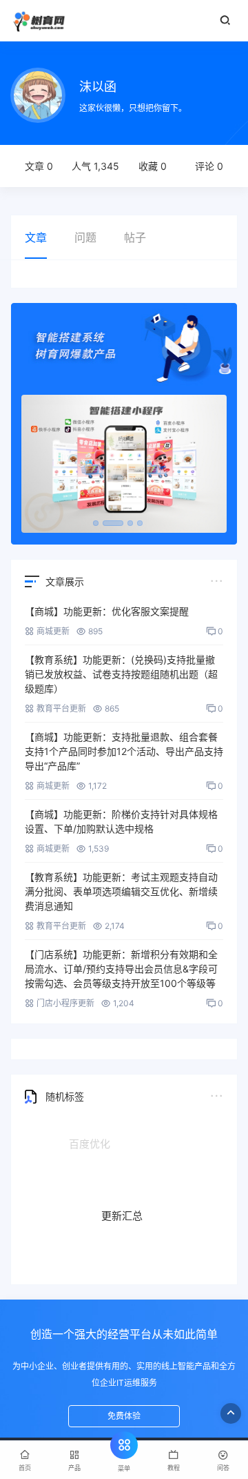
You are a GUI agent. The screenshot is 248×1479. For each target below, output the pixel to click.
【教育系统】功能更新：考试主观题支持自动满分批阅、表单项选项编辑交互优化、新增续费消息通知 (121, 891)
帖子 (135, 237)
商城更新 (53, 631)
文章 (36, 237)
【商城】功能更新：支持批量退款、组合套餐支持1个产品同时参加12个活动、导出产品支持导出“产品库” (124, 751)
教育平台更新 (61, 708)
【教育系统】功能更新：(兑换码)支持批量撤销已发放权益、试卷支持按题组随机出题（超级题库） (121, 674)
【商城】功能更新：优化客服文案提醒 (107, 611)
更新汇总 (122, 1206)
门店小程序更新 (65, 1003)
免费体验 (124, 1416)
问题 (85, 237)
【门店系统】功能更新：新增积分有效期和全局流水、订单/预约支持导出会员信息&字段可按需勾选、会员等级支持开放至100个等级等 (121, 968)
